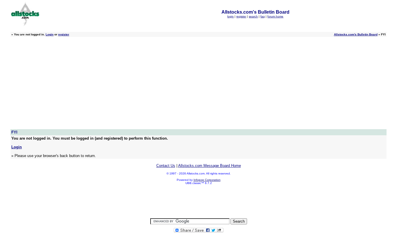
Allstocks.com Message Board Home (209, 165)
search (253, 16)
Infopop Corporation (207, 179)
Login (49, 34)
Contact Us (165, 165)
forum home (275, 16)
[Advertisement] (198, 85)
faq (262, 16)
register (241, 16)
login (230, 16)
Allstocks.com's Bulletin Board (356, 34)
